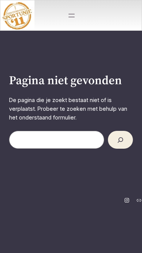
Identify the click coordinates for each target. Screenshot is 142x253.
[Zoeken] (120, 140)
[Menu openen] (71, 15)
